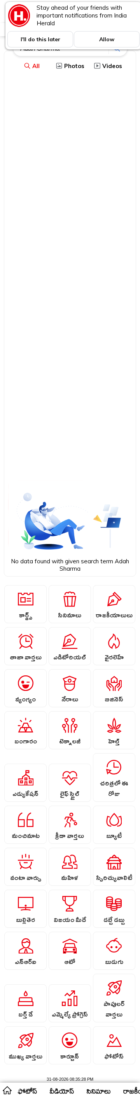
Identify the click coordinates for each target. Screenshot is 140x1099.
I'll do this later (40, 39)
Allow (106, 39)
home (7, 1090)
